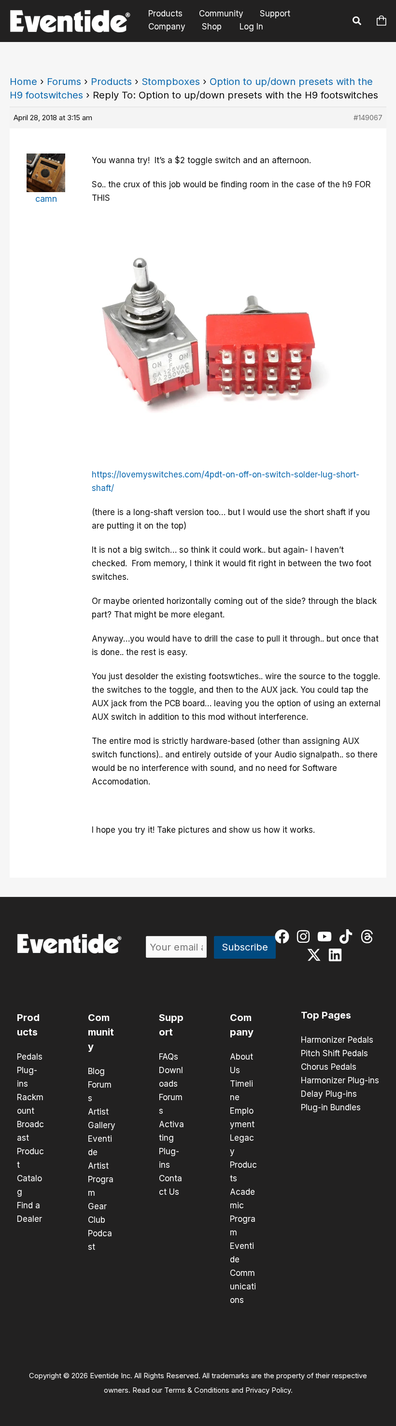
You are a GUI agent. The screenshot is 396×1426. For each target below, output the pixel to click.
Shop (212, 26)
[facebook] (284, 936)
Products (165, 14)
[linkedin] (337, 955)
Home (23, 81)
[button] (357, 22)
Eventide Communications (243, 1273)
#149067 (368, 117)
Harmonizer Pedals (337, 1040)
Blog (96, 1071)
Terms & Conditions (196, 1390)
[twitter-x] (316, 955)
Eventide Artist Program (100, 1166)
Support (275, 14)
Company (166, 26)
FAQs (168, 1057)
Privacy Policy (268, 1390)
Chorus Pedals (328, 1067)
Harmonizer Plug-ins (340, 1080)
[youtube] (326, 936)
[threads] (369, 936)
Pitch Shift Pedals (334, 1053)
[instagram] (305, 936)
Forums (64, 81)
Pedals (29, 1057)
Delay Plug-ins (329, 1094)
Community (221, 14)
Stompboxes (170, 81)
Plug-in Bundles (331, 1107)
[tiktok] (348, 936)
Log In (251, 26)
